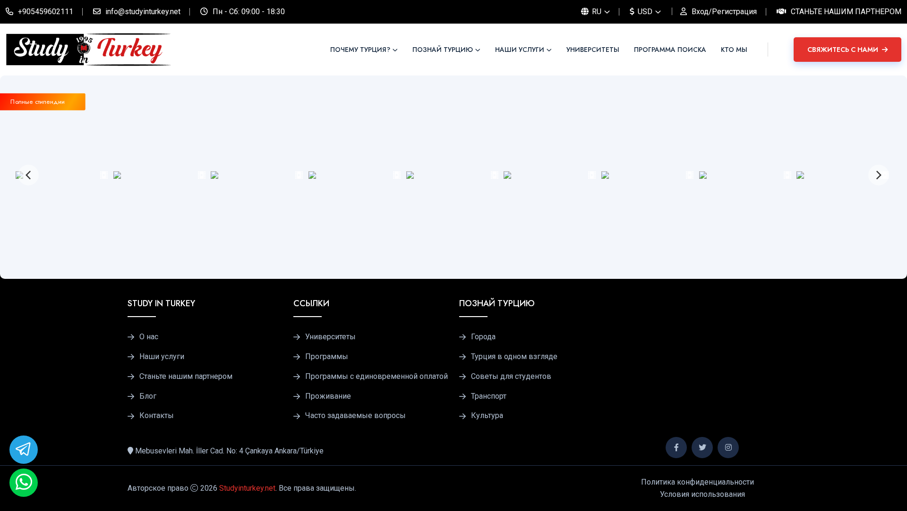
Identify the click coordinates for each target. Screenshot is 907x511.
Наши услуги (519, 49)
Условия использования (702, 494)
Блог (147, 396)
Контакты (156, 415)
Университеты (592, 49)
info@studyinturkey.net (142, 11)
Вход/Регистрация (724, 11)
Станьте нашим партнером (846, 11)
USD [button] (644, 11)
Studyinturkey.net (247, 488)
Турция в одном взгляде (514, 356)
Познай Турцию (442, 49)
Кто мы (734, 49)
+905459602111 (45, 11)
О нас (148, 337)
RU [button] (595, 11)
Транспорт (488, 396)
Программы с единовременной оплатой (376, 376)
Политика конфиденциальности (697, 481)
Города (483, 337)
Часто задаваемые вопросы (355, 415)
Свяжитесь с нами (843, 49)
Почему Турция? (360, 49)
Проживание (328, 396)
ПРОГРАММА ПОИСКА (670, 49)
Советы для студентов (511, 376)
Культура (487, 415)
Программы (326, 356)
